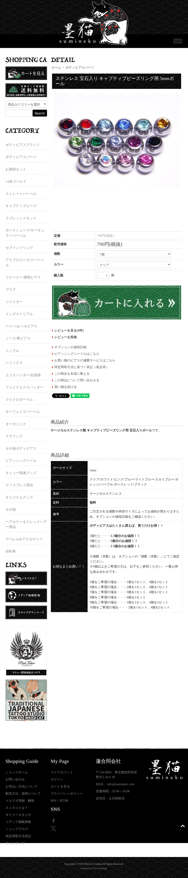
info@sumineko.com (120, 784)
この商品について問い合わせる (76, 380)
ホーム (56, 67)
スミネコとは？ (17, 807)
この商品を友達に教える (72, 373)
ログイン (57, 779)
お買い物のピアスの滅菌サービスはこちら (84, 360)
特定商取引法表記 (18, 836)
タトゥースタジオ (18, 815)
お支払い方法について (22, 786)
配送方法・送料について (23, 793)
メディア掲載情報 (18, 822)
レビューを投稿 (65, 337)
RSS (53, 800)
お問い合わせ (15, 779)
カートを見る (60, 786)
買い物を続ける (65, 387)
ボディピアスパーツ (79, 67)
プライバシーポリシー (67, 793)
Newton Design (100, 868)
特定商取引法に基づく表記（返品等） (81, 367)
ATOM (63, 800)
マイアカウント (62, 772)
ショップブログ (17, 829)
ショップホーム (17, 772)
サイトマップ (15, 843)
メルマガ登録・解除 (20, 800)
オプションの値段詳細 (70, 347)
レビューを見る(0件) (69, 330)
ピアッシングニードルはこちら (76, 353)
